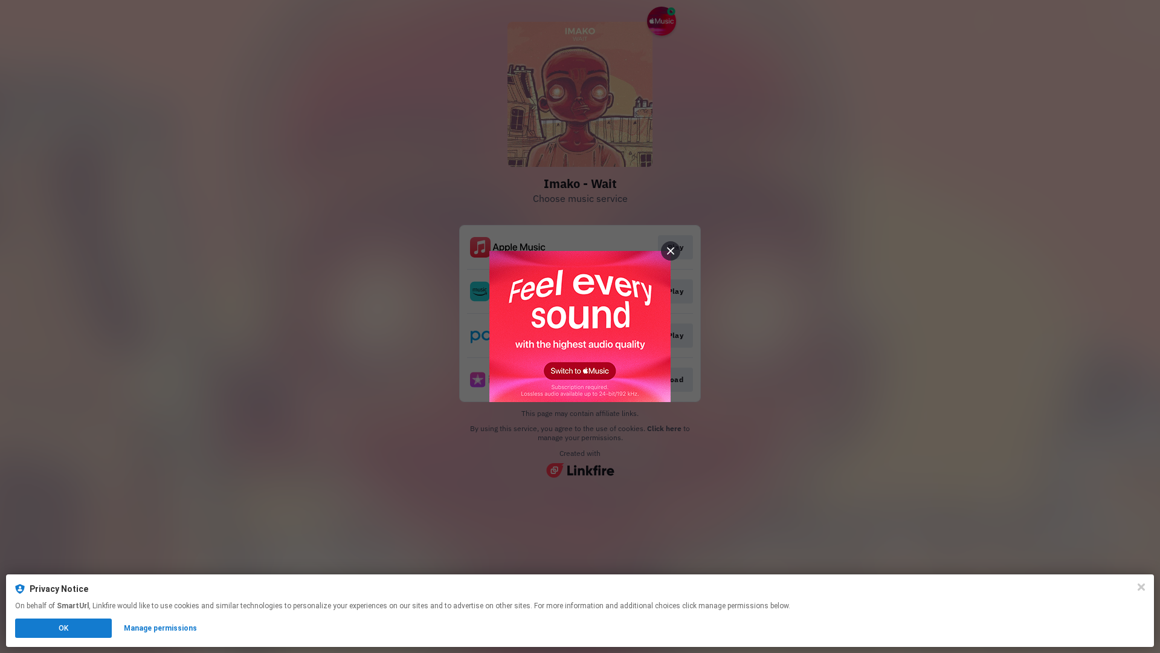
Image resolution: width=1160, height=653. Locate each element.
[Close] (1141, 587)
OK (63, 628)
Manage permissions (160, 628)
